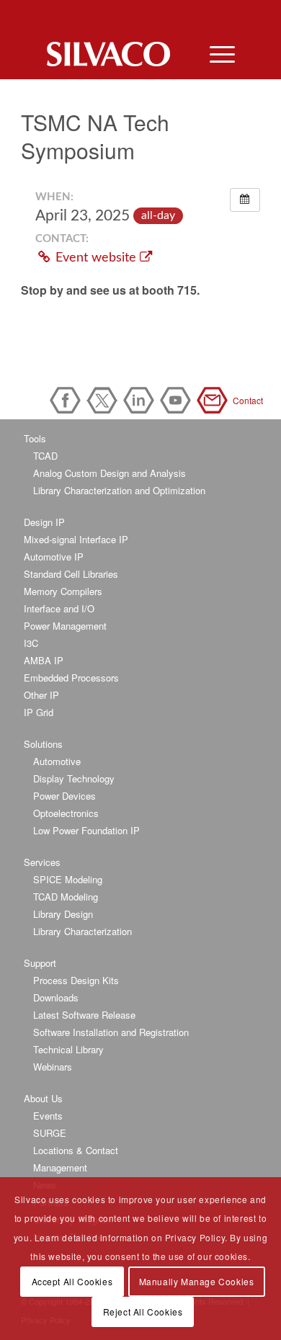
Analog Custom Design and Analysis (109, 473)
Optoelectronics (66, 813)
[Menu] (215, 54)
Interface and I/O (59, 608)
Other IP (41, 695)
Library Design (63, 914)
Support (40, 963)
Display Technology (74, 778)
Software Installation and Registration (111, 1032)
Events (48, 1115)
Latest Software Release (84, 1015)
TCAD (45, 456)
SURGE (49, 1133)
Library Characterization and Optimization (119, 490)
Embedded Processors (71, 677)
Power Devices (64, 796)
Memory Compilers (63, 591)
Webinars (52, 1066)
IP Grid (38, 712)
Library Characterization (82, 931)
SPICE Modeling (67, 879)
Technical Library (68, 1049)
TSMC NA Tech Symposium (95, 136)
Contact (215, 400)
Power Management (65, 626)
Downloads (56, 997)
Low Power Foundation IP (86, 830)
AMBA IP (43, 660)
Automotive (57, 761)
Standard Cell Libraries (71, 574)
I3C (31, 643)
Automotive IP (54, 556)
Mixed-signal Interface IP (76, 539)
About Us (43, 1098)
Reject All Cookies (143, 1311)
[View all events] (245, 200)
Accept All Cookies (72, 1281)
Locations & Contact (75, 1150)
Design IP (44, 522)
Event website (96, 257)
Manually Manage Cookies (196, 1281)
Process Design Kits (76, 980)
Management (60, 1167)
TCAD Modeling (65, 896)
